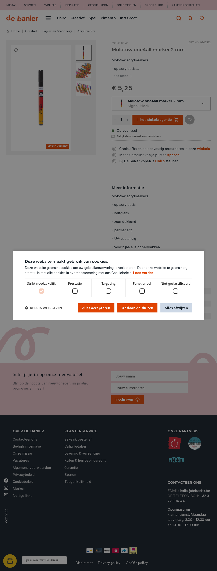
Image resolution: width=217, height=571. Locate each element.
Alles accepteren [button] (96, 307)
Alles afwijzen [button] (176, 307)
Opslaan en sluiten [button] (137, 307)
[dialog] (108, 285)
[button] (43, 308)
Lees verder (143, 273)
